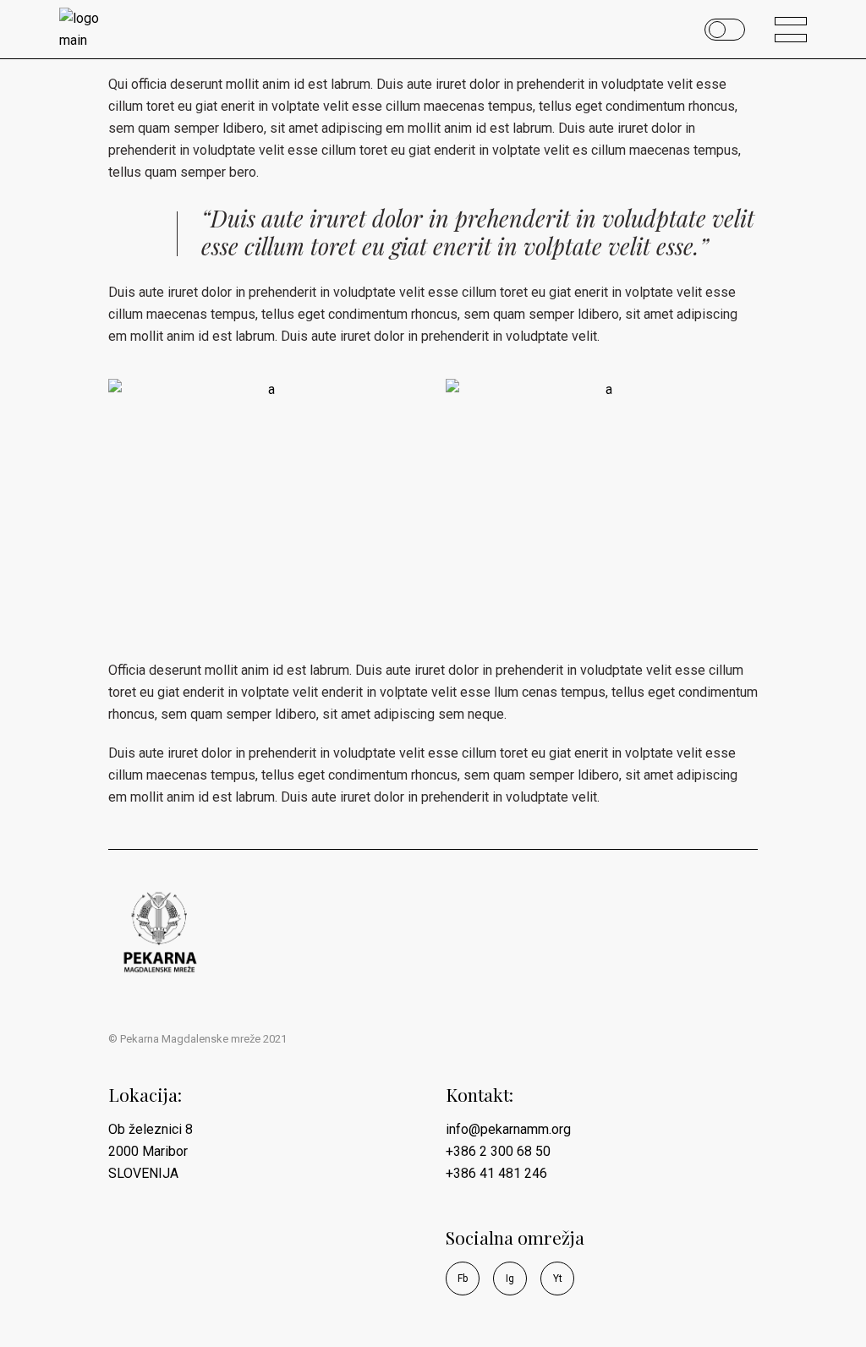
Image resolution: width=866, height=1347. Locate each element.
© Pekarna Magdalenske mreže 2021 (197, 1038)
